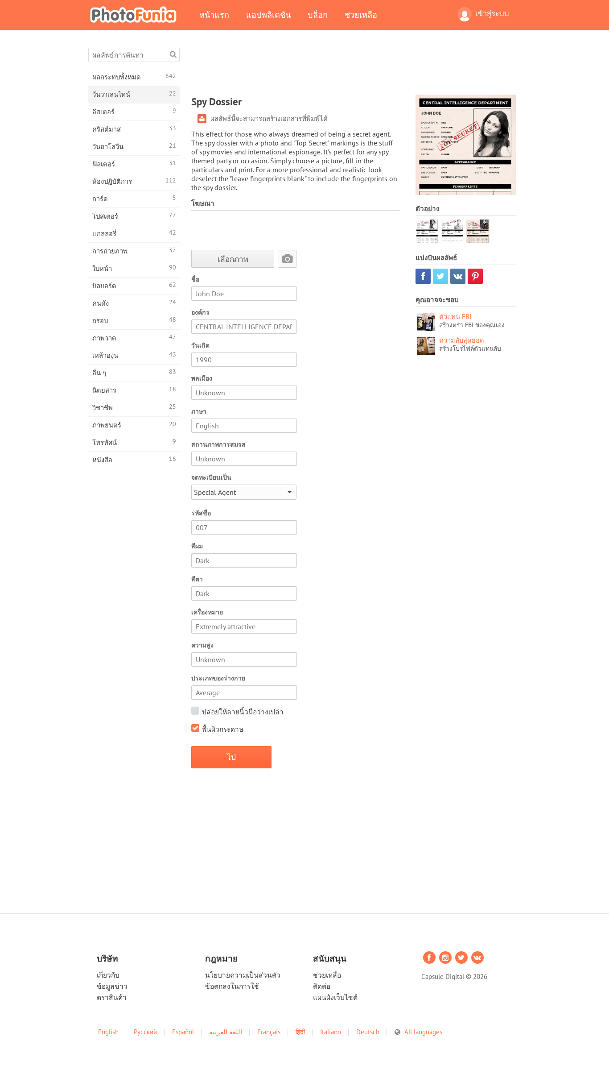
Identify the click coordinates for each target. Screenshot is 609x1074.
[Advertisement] (353, 68)
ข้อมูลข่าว (112, 986)
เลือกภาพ (233, 259)
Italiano (330, 1032)
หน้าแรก (214, 14)
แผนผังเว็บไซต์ (335, 997)
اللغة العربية (225, 1032)
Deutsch (367, 1032)
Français (268, 1032)
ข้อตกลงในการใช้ (232, 986)
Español (183, 1032)
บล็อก (318, 14)
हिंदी (300, 1032)
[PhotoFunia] (135, 14)
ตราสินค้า (112, 997)
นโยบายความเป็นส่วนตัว (242, 974)
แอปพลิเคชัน (268, 14)
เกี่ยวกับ (108, 974)
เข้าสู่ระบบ (492, 13)
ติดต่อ (321, 986)
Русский (145, 1032)
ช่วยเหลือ (361, 14)
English (108, 1032)
